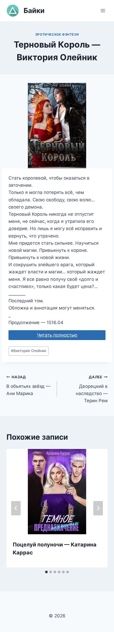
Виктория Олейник (28, 351)
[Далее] (98, 508)
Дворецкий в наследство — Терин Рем (92, 389)
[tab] (46, 572)
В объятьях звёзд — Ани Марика (28, 385)
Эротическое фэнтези (57, 34)
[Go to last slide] (16, 508)
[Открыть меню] (103, 10)
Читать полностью (57, 335)
